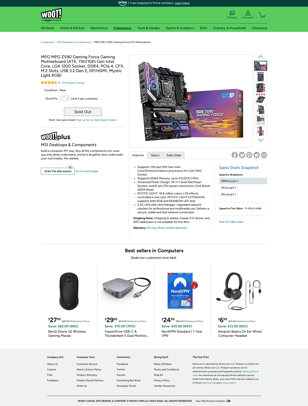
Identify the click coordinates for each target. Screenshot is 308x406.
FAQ (49, 374)
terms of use (209, 382)
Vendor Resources (164, 385)
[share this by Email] (264, 155)
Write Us (82, 385)
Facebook (122, 364)
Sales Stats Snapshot (239, 167)
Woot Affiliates (163, 364)
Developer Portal (126, 385)
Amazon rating (73, 82)
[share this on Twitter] (242, 155)
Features (138, 155)
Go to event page (87, 171)
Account (248, 17)
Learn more (182, 3)
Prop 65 (158, 374)
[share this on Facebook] (235, 155)
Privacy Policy (162, 380)
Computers (47, 42)
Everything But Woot (129, 380)
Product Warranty (87, 374)
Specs (155, 155)
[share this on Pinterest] (249, 155)
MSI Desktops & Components (74, 42)
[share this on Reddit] (257, 155)
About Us (52, 364)
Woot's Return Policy (89, 369)
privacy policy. (228, 382)
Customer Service (87, 364)
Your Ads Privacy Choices (210, 400)
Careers (51, 369)
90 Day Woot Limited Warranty (167, 228)
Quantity (51, 98)
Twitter (121, 369)
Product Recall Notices (90, 380)
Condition (51, 90)
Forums (232, 17)
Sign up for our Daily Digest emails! (97, 119)
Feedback (52, 380)
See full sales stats (231, 222)
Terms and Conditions (166, 369)
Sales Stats (174, 155)
